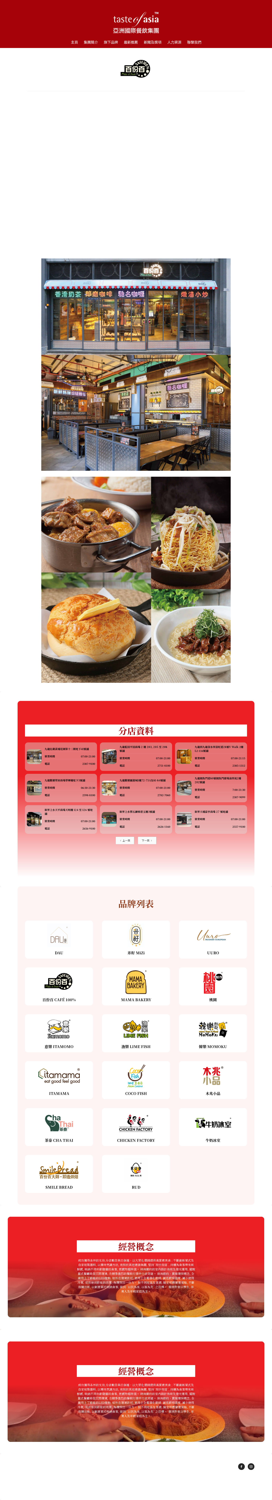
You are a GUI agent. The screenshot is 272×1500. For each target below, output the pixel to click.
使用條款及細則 (128, 1484)
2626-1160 (163, 826)
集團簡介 (91, 42)
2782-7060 (163, 795)
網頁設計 (165, 1489)
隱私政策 (147, 1484)
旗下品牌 (111, 42)
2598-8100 (88, 795)
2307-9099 (238, 797)
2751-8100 (163, 765)
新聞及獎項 (152, 42)
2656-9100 (88, 828)
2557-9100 (238, 826)
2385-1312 (238, 765)
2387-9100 (88, 764)
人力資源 (174, 42)
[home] (136, 18)
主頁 (74, 42)
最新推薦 (131, 42)
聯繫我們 (194, 42)
